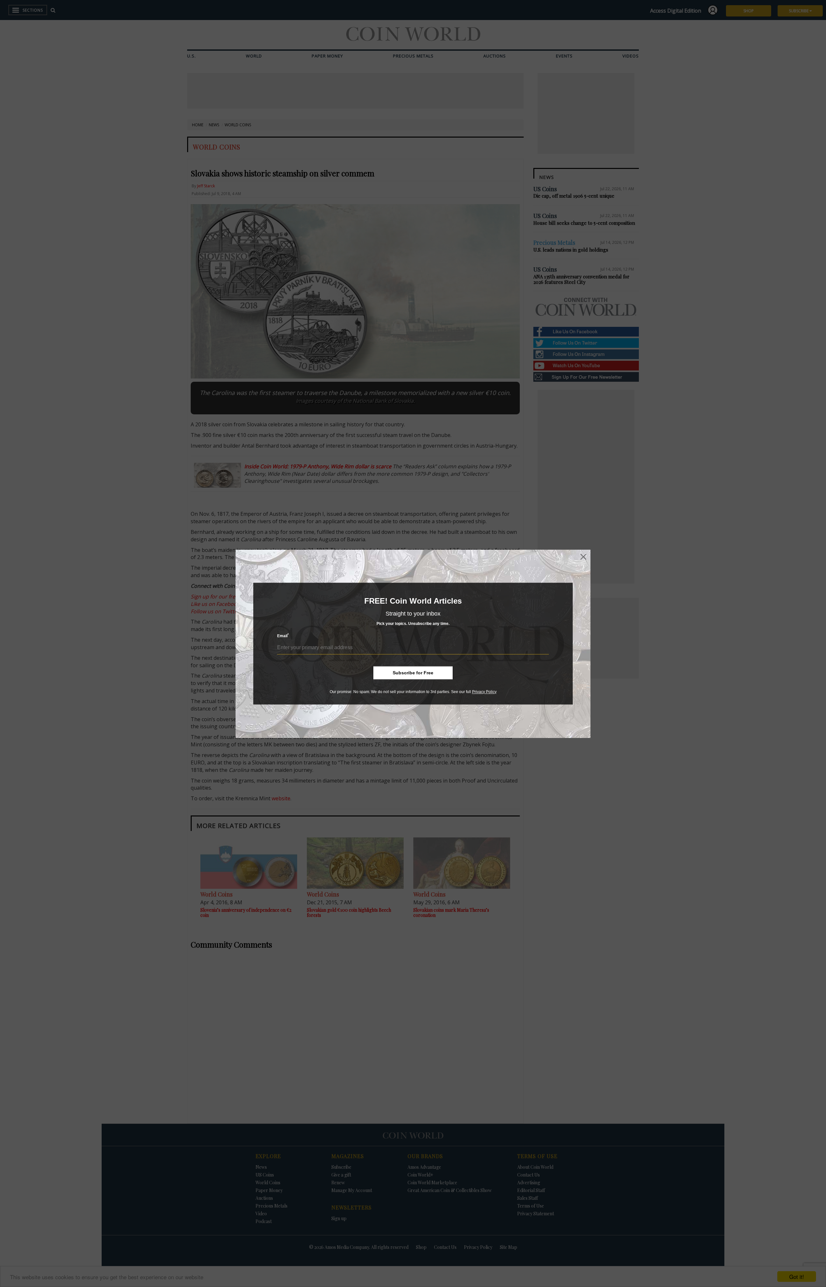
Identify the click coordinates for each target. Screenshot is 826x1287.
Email (283, 635)
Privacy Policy (484, 692)
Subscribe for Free (413, 672)
